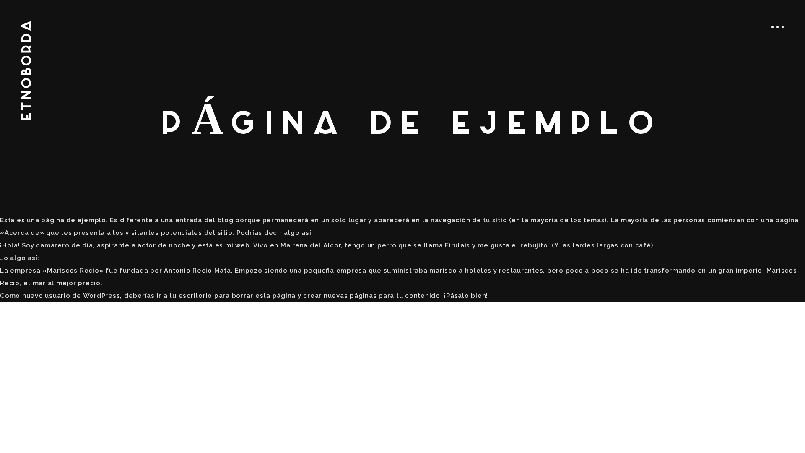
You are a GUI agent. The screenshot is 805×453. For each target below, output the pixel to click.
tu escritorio (190, 295)
